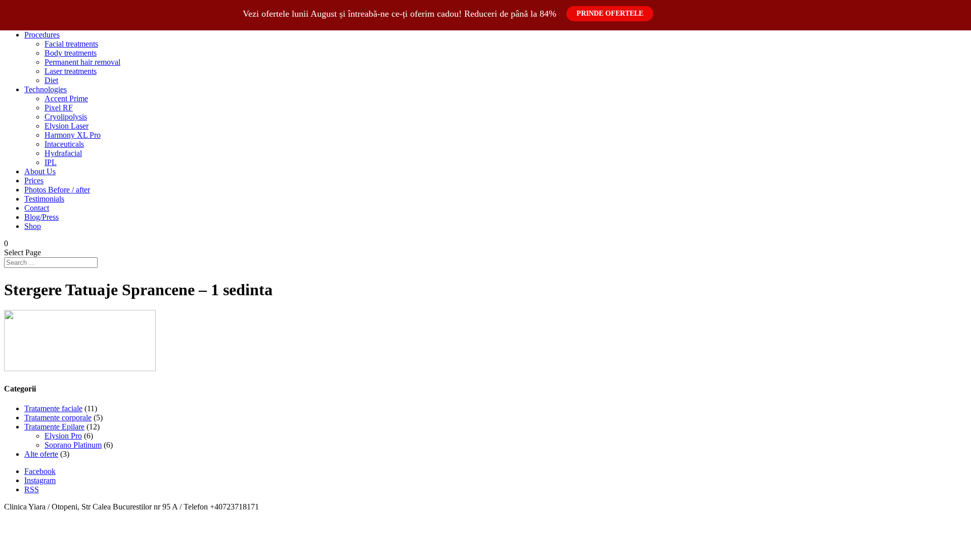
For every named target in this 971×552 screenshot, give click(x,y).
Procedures (42, 34)
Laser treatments (71, 71)
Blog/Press (41, 217)
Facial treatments (71, 44)
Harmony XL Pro (73, 135)
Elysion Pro (63, 435)
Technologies (45, 89)
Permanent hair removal (82, 62)
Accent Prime (66, 98)
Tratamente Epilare (54, 426)
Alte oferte (41, 454)
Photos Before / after (57, 189)
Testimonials (44, 198)
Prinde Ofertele (610, 13)
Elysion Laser (67, 126)
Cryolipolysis (66, 116)
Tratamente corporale (58, 417)
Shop (32, 226)
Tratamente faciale (53, 408)
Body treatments (71, 53)
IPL (51, 162)
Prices (33, 180)
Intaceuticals (64, 144)
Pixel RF (59, 107)
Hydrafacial (63, 153)
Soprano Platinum (73, 445)
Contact (36, 208)
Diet (51, 80)
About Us (40, 171)
